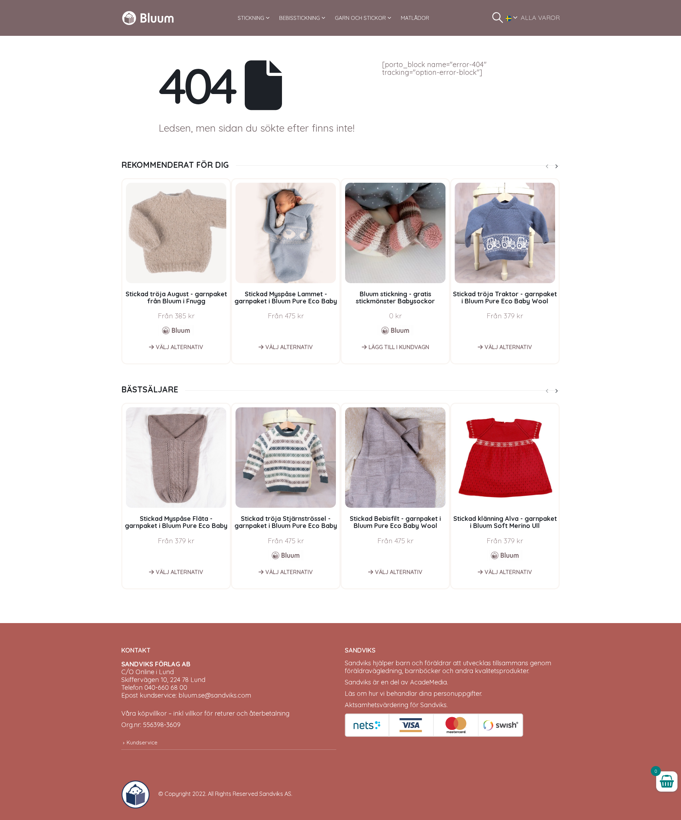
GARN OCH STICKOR (360, 18)
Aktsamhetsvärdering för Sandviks (396, 705)
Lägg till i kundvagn (399, 347)
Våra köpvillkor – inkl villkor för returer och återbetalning (205, 713)
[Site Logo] (148, 18)
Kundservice (142, 742)
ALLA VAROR (540, 17)
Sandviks (358, 663)
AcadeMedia (428, 682)
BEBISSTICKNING (299, 18)
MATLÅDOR (415, 18)
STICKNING (251, 18)
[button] (497, 17)
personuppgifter (457, 693)
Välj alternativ (179, 347)
